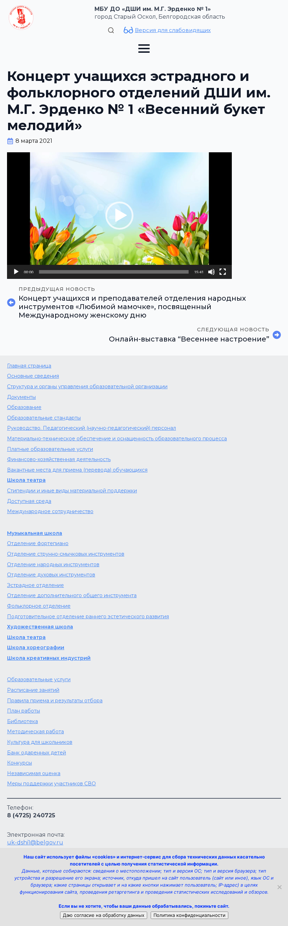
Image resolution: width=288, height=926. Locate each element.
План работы (23, 711)
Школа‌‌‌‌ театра (26, 637)
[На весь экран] (222, 271)
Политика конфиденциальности (189, 915)
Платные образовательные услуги (50, 449)
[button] (119, 216)
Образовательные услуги (39, 679)
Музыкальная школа (34, 533)
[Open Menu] (144, 48)
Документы (21, 397)
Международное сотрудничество (50, 511)
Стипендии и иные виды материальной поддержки (72, 490)
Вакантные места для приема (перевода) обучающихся (77, 470)
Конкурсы (19, 763)
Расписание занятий (33, 690)
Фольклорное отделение (39, 606)
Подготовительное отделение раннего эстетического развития (88, 616)
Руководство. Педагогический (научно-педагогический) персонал (91, 428)
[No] (279, 886)
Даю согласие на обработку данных (103, 915)
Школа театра (26, 480)
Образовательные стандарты (44, 418)
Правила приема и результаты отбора (55, 700)
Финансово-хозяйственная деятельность (59, 459)
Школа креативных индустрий (49, 658)
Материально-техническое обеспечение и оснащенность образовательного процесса (117, 438)
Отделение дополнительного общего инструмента (72, 595)
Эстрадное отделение (35, 585)
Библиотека (22, 721)
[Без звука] (211, 271)
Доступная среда (29, 501)
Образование (24, 407)
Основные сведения (33, 376)
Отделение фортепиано (37, 543)
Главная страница (29, 366)
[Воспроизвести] (16, 271)
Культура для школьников (39, 742)
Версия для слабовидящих (173, 30)
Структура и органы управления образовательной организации (87, 386)
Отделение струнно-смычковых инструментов (65, 554)
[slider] (114, 272)
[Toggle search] (111, 30)
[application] (119, 215)
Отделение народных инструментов (53, 564)
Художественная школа (40, 627)
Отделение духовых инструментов (51, 574)
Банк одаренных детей (36, 752)
